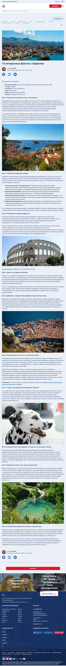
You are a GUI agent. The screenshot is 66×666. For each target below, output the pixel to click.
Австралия (4, 616)
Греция (3, 618)
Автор (11, 68)
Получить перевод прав (7, 600)
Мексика (20, 611)
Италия (19, 612)
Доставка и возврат (7, 654)
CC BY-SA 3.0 (17, 269)
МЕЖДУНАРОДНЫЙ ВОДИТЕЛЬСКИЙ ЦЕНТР (9, 1)
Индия (19, 620)
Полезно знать (22, 21)
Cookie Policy (30, 652)
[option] (16, 582)
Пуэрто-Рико (5, 620)
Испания (20, 609)
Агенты (13, 21)
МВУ (30, 21)
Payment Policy (37, 652)
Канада (19, 618)
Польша (20, 622)
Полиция (51, 21)
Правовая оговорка (6, 661)
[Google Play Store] (48, 632)
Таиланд (20, 616)
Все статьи (5, 21)
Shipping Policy (16, 654)
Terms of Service (11, 652)
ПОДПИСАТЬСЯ (58, 18)
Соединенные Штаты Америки (9, 609)
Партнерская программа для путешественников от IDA (14, 602)
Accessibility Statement (57, 652)
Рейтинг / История (7, 23)
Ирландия (4, 614)
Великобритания (6, 611)
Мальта (4, 622)
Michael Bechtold (8, 269)
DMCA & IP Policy (46, 652)
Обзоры (17, 23)
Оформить (55, 6)
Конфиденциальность (26, 654)
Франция (20, 614)
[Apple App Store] (38, 632)
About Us (4, 652)
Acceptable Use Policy (21, 652)
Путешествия (26, 23)
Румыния (4, 612)
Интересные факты (40, 21)
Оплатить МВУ (59, 632)
